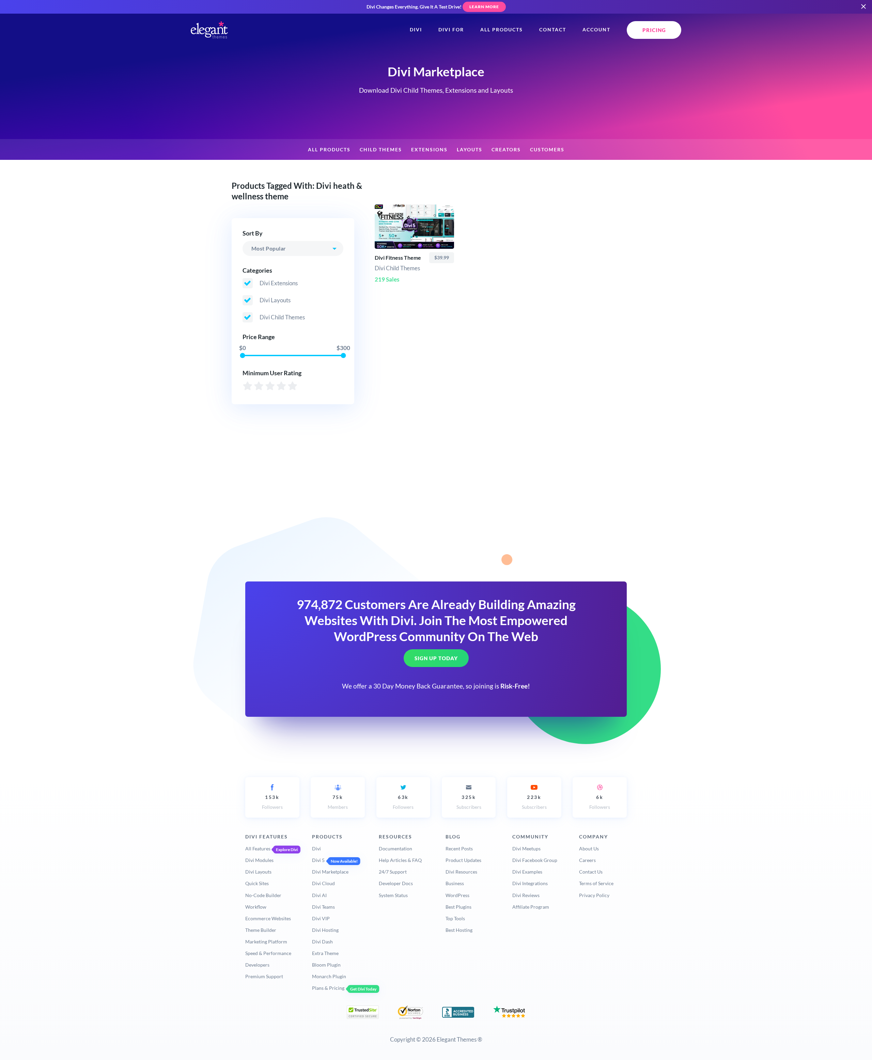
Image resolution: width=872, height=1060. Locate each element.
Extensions (429, 149)
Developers (257, 965)
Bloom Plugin (326, 965)
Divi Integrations (530, 883)
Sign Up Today (436, 658)
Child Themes (381, 149)
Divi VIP (321, 918)
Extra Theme (325, 953)
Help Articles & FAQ (400, 860)
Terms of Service (596, 883)
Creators (506, 149)
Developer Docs (396, 883)
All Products (501, 29)
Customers (547, 149)
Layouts (469, 149)
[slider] (242, 355)
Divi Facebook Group (534, 860)
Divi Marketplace (330, 872)
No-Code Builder (263, 895)
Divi (416, 29)
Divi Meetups (526, 848)
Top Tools (455, 918)
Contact (552, 29)
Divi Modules (259, 860)
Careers (587, 860)
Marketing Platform (266, 941)
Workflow (255, 907)
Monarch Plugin (329, 976)
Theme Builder (260, 930)
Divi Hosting (325, 930)
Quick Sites (257, 883)
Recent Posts (459, 848)
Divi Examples (527, 872)
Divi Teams (323, 907)
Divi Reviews (526, 895)
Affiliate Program (530, 907)
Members (338, 802)
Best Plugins (458, 907)
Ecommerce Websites (268, 918)
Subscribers (468, 802)
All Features (257, 848)
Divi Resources (461, 872)
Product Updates (463, 860)
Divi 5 (318, 860)
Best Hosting (459, 930)
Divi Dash (322, 941)
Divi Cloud (323, 883)
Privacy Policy (594, 895)
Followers (272, 802)
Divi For (451, 29)
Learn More (484, 6)
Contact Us (591, 872)
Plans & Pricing (328, 988)
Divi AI (319, 895)
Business (455, 883)
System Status (393, 895)
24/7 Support (393, 872)
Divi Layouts (258, 872)
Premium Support (264, 976)
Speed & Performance (268, 953)
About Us (589, 848)
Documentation (395, 848)
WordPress (457, 895)
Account (596, 29)
